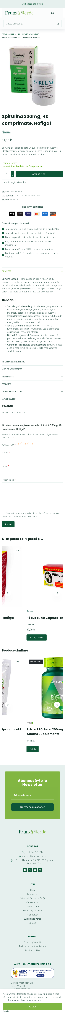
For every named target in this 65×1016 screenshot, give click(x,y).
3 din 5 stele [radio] (25, 445)
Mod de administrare (12, 369)
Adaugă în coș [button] (19, 637)
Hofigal (14, 199)
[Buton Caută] (57, 23)
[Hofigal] (6, 132)
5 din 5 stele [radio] (32, 445)
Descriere (6, 271)
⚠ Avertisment (9, 399)
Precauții (6, 384)
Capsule (12, 624)
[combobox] (29, 23)
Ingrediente (8, 376)
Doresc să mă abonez (32, 807)
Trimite (8, 524)
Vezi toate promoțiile (32, 3)
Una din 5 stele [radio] (18, 445)
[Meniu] (58, 12)
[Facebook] (25, 870)
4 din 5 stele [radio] (28, 445)
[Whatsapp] (40, 870)
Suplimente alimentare (27, 195)
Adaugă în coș (39, 173)
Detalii (15, 749)
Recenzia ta (9, 479)
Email (5, 465)
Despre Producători (12, 391)
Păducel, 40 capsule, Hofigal (31, 618)
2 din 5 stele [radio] (21, 445)
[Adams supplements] (12, 722)
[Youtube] (35, 870)
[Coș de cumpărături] (52, 13)
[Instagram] (30, 870)
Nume (6, 452)
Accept (32, 1006)
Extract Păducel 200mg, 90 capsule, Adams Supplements (37, 731)
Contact (32, 846)
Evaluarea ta (9, 445)
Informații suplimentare (13, 361)
